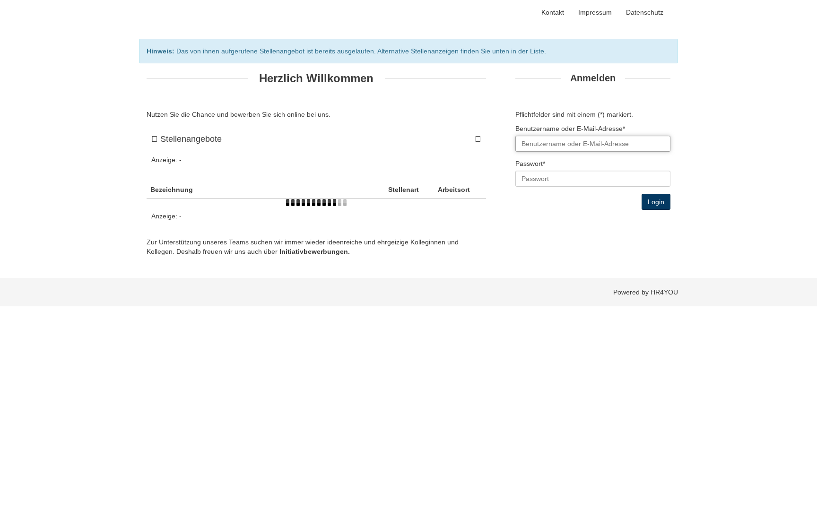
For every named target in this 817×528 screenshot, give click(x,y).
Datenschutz (644, 12)
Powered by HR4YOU (645, 292)
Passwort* (530, 163)
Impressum (595, 12)
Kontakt (552, 12)
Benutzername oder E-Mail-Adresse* (570, 128)
